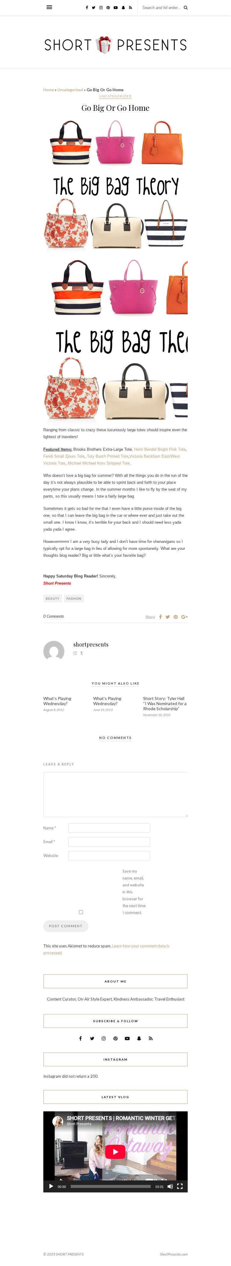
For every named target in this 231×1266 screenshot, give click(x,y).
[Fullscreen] (180, 1186)
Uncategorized (70, 89)
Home (48, 89)
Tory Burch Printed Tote (107, 456)
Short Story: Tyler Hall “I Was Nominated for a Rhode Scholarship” (164, 703)
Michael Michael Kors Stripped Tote (99, 463)
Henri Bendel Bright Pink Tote (160, 449)
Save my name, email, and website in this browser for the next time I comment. (134, 892)
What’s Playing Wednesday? (57, 701)
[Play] (51, 1186)
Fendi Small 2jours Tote (64, 456)
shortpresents (91, 644)
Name (49, 827)
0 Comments (53, 616)
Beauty (53, 598)
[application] (115, 1151)
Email (49, 841)
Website (50, 855)
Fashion (74, 598)
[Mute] (170, 1186)
